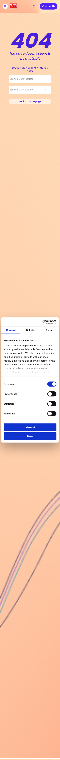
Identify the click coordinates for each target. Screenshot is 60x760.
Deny (30, 436)
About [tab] (49, 330)
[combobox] (30, 79)
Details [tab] (30, 330)
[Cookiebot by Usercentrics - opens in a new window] (42, 322)
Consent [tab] (11, 330)
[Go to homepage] (13, 8)
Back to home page (30, 101)
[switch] (51, 393)
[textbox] (22, 79)
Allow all (30, 427)
